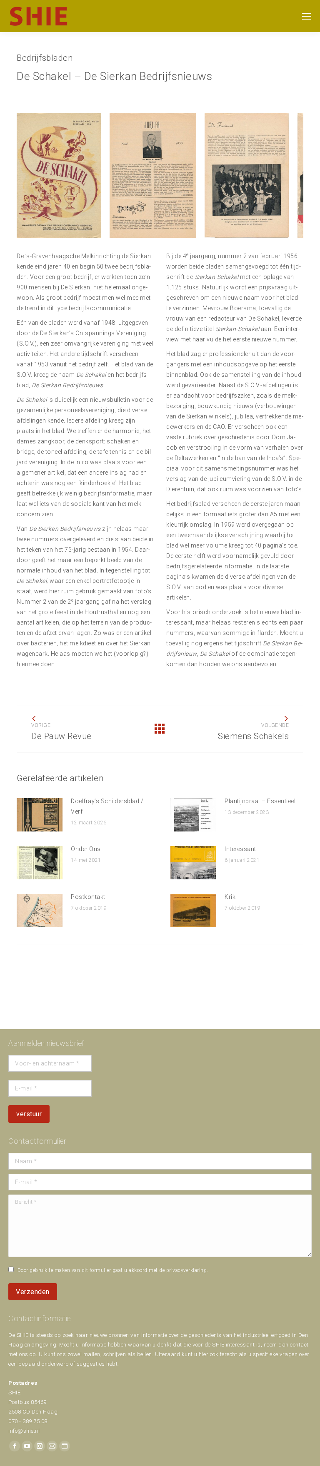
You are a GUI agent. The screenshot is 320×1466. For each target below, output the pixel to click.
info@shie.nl (24, 1431)
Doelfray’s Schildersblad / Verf (107, 806)
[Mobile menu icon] (307, 16)
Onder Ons (86, 849)
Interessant (240, 849)
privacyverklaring (186, 1270)
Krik (230, 897)
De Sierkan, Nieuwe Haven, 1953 (59, 158)
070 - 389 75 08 (28, 1421)
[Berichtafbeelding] (39, 814)
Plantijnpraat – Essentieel (260, 801)
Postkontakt (88, 897)
